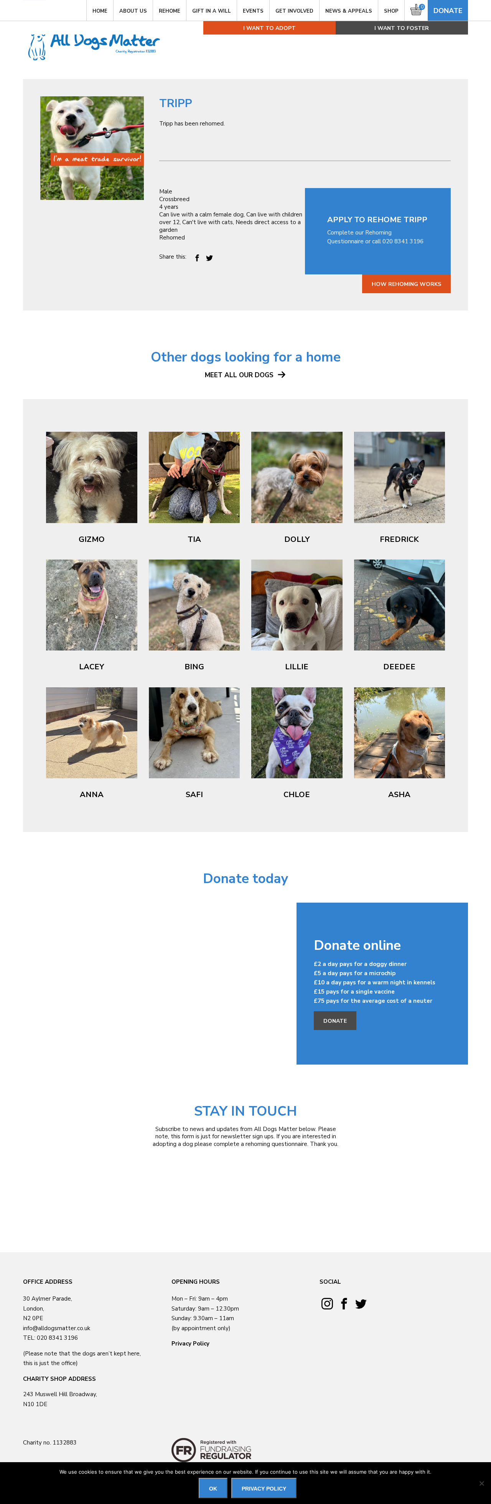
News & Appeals (348, 11)
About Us (133, 11)
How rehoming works (406, 284)
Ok (213, 1489)
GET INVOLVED (294, 11)
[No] (481, 1483)
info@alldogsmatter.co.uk (56, 1328)
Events (253, 11)
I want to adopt (269, 28)
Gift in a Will (211, 11)
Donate (447, 10)
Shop (391, 11)
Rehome (169, 11)
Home (99, 11)
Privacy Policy (190, 1343)
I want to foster (401, 28)
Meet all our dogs (240, 375)
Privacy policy (264, 1489)
